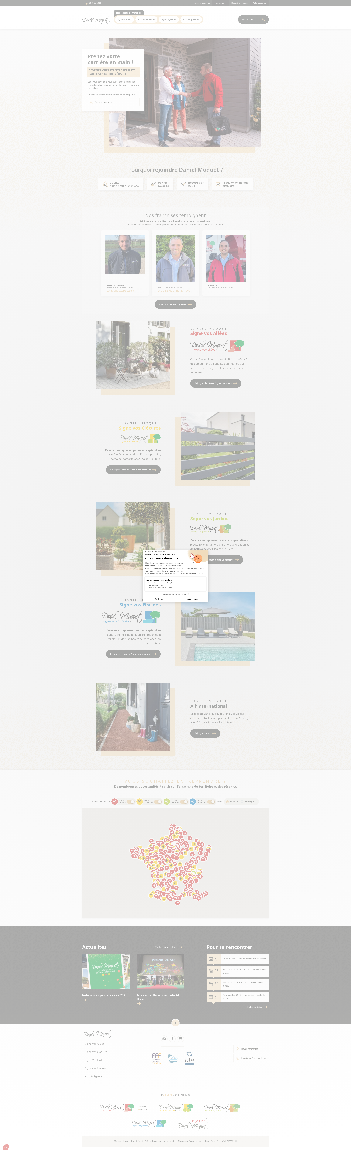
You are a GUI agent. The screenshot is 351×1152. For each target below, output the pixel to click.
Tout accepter (192, 599)
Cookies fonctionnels (155, 585)
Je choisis (159, 599)
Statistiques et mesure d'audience (160, 588)
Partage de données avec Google (160, 583)
